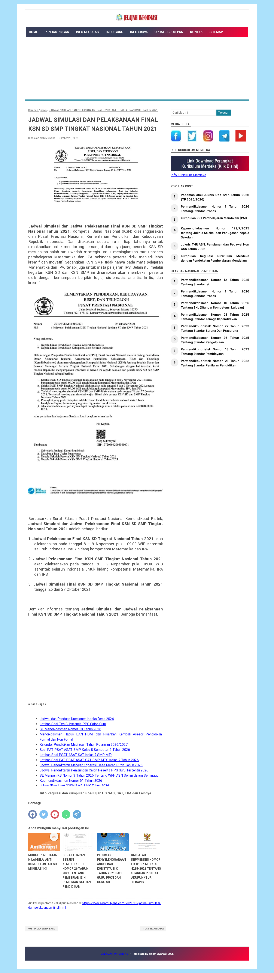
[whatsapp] (66, 814)
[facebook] (32, 814)
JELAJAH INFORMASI (115, 953)
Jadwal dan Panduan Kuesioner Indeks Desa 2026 (77, 719)
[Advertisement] (137, 67)
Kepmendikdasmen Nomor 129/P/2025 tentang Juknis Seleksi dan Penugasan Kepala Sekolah (215, 232)
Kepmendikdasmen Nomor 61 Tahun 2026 (71, 781)
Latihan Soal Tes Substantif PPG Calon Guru (73, 724)
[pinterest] (55, 814)
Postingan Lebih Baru (41, 928)
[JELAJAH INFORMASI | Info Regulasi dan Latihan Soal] (137, 17)
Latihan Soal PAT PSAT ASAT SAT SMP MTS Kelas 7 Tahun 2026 (89, 760)
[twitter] (43, 814)
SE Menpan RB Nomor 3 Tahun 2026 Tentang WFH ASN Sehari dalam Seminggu (99, 775)
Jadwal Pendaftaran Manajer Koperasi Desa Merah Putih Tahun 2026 (91, 765)
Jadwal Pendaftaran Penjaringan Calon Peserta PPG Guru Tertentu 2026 (94, 770)
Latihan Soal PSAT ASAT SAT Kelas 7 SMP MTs (76, 755)
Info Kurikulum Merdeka (188, 175)
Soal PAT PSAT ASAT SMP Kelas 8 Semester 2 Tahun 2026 (85, 750)
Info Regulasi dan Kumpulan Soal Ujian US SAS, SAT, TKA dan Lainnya (95, 793)
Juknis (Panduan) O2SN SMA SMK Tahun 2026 (74, 786)
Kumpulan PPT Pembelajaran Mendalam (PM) (214, 218)
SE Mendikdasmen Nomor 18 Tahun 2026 (70, 729)
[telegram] (77, 814)
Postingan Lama (153, 928)
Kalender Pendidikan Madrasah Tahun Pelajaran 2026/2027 (84, 745)
